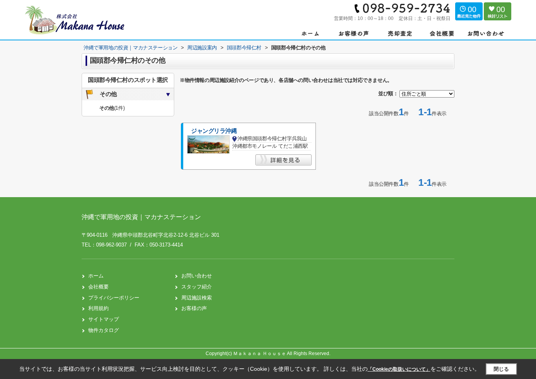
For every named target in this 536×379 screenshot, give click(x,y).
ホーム (96, 276)
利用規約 (98, 308)
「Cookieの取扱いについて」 (399, 369)
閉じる (501, 369)
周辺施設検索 (196, 298)
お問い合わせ (196, 276)
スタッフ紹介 (196, 287)
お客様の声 (194, 308)
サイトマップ (103, 319)
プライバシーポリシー (113, 298)
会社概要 (98, 287)
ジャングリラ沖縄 (214, 131)
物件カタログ (103, 330)
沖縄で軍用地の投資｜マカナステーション (141, 217)
